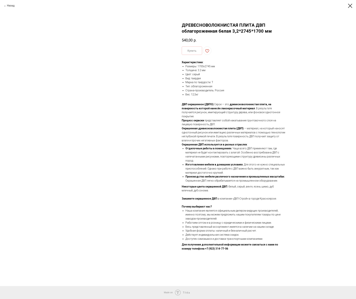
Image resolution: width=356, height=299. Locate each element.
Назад (11, 5)
